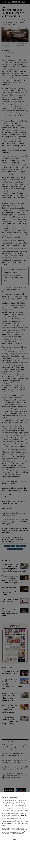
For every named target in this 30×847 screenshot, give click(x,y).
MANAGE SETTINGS (15, 844)
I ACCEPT (15, 839)
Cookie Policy (23, 815)
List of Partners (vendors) (8, 835)
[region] (15, 819)
